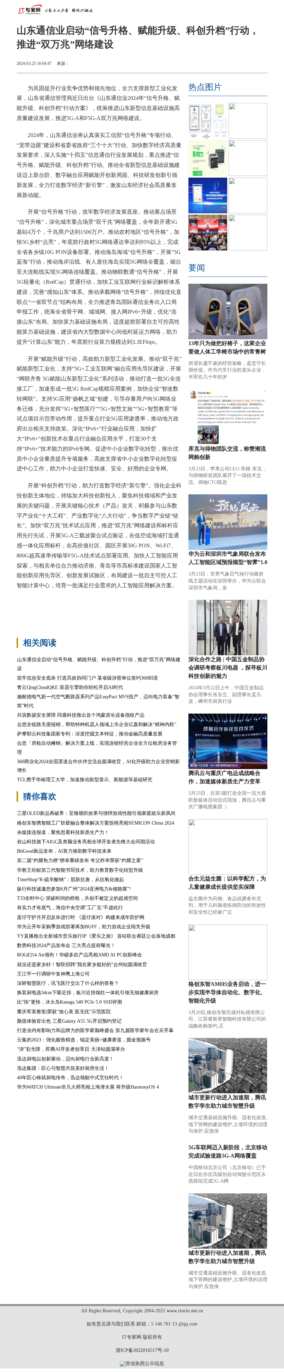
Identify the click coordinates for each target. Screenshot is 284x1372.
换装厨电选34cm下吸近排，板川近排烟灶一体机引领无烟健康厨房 (88, 992)
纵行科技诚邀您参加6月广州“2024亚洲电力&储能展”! (74, 889)
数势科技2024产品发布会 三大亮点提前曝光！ (66, 945)
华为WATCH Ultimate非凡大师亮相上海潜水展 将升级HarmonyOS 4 (88, 1087)
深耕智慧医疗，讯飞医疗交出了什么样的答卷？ (68, 983)
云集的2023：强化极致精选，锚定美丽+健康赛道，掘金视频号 (84, 1039)
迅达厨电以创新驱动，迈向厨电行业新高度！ (65, 1059)
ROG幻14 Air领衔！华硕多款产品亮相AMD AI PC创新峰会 (79, 954)
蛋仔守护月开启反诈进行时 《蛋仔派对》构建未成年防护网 (80, 917)
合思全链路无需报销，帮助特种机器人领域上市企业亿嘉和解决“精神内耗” (96, 724)
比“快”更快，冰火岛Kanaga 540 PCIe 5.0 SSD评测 (69, 1002)
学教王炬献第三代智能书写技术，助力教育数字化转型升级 (80, 870)
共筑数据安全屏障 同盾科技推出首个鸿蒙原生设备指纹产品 (80, 715)
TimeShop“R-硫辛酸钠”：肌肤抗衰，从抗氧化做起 (70, 879)
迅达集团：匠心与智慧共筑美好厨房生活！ (63, 1068)
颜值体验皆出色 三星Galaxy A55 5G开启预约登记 (69, 1021)
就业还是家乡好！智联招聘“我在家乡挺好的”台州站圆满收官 (82, 964)
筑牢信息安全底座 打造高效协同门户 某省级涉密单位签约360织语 (87, 678)
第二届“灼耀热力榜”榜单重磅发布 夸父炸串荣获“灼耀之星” (80, 860)
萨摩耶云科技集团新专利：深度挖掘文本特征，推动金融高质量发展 (89, 733)
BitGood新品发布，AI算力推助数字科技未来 (64, 851)
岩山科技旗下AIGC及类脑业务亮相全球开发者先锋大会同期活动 (86, 841)
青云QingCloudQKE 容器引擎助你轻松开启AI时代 (70, 687)
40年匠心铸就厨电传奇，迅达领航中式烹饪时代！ (70, 1077)
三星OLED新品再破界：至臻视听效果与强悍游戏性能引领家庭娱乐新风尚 (96, 813)
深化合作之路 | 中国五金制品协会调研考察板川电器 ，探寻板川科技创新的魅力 (227, 667)
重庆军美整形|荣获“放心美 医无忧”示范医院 (64, 1011)
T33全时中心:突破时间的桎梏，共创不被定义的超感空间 (77, 898)
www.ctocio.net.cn (185, 1310)
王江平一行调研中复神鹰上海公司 (53, 974)
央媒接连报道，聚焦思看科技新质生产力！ (63, 832)
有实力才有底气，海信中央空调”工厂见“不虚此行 (70, 907)
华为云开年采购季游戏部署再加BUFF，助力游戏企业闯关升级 (83, 926)
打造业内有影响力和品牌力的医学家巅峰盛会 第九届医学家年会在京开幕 (95, 1030)
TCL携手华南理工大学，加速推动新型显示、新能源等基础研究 (84, 779)
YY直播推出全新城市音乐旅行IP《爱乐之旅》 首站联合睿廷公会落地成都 (96, 936)
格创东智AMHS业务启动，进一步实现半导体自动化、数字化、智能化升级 (227, 992)
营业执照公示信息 (144, 1363)
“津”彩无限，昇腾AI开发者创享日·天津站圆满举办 (71, 1049)
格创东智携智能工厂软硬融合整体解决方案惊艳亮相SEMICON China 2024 (95, 823)
